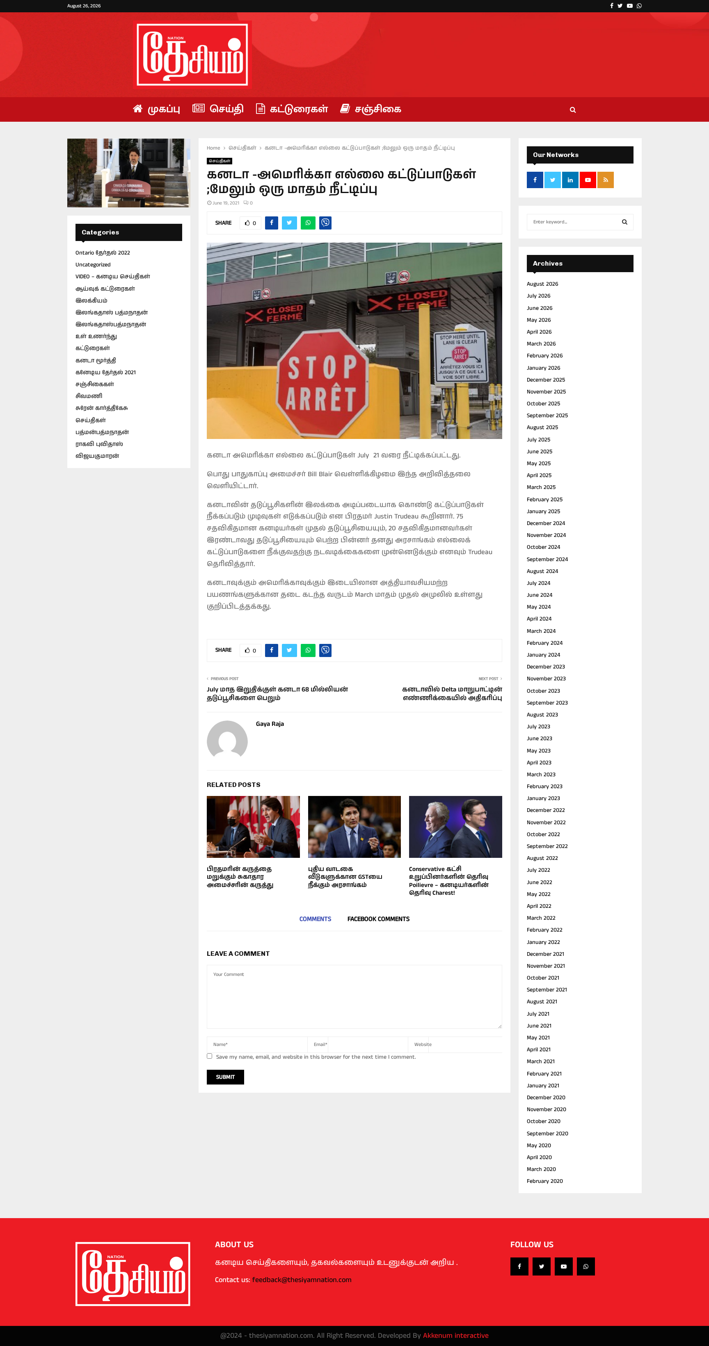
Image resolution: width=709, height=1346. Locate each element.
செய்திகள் (219, 161)
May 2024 (539, 607)
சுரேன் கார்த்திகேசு (101, 408)
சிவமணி (88, 396)
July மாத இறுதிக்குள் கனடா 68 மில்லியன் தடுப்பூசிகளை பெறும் (277, 694)
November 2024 (546, 535)
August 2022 (542, 858)
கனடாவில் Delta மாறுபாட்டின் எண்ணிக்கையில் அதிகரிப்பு (452, 694)
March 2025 (541, 487)
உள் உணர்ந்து (96, 336)
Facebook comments (378, 919)
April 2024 (539, 619)
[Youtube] (564, 1266)
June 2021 (539, 1026)
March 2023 (541, 775)
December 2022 (546, 810)
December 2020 (546, 1098)
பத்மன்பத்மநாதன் (102, 432)
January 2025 (543, 511)
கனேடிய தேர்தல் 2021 (105, 372)
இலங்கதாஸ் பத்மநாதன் (111, 313)
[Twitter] (542, 1266)
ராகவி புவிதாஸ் (99, 444)
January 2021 (543, 1086)
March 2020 (541, 1169)
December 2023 (546, 667)
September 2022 (547, 846)
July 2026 (539, 296)
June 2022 (539, 882)
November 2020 (546, 1109)
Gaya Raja (270, 724)
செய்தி (225, 109)
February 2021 (544, 1074)
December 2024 (546, 523)
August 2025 (542, 427)
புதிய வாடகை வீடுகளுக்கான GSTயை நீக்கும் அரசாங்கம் (345, 877)
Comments (315, 919)
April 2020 (539, 1157)
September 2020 (547, 1134)
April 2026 (539, 332)
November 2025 (546, 392)
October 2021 (543, 978)
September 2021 (547, 990)
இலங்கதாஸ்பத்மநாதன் (110, 325)
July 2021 (538, 1014)
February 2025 (545, 500)
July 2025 (538, 440)
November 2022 (546, 823)
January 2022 (543, 942)
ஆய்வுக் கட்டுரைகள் (105, 289)
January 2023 (543, 798)
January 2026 (543, 368)
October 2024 (543, 547)
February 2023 (545, 786)
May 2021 (538, 1038)
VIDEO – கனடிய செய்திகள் (112, 277)
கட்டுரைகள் (297, 109)
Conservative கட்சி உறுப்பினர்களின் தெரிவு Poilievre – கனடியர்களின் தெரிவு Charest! (449, 881)
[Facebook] (519, 1266)
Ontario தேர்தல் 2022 (102, 253)
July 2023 (538, 727)
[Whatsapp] (586, 1266)
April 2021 (539, 1050)
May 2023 (539, 751)
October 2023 (543, 691)
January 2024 (543, 655)
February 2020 (545, 1181)
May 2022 (539, 894)
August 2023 (542, 715)
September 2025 (547, 416)
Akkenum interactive (456, 1335)
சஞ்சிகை (376, 109)
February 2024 (545, 643)
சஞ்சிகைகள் (94, 384)
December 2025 (546, 380)
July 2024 (538, 583)
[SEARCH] (625, 222)
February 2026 (545, 356)
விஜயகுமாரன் (97, 456)
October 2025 (543, 404)
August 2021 (542, 1002)
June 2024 (539, 595)
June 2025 (539, 452)
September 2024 (547, 559)
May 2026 (539, 320)
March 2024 (541, 631)
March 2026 (541, 344)
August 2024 (542, 571)
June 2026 (540, 308)
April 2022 (539, 906)
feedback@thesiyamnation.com (302, 1280)
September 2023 (547, 703)
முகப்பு (162, 109)
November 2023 (546, 679)
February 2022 (545, 930)
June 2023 (539, 738)
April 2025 (539, 475)
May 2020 (539, 1145)
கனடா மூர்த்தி (95, 361)
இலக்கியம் (91, 301)
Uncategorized (93, 265)
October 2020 (543, 1121)
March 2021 (541, 1061)
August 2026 (542, 284)
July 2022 (538, 870)
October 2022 (543, 834)
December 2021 (545, 954)
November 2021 (546, 966)
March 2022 (541, 918)
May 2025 (539, 463)
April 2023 (539, 763)
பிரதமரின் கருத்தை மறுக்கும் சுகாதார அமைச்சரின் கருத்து (240, 877)
